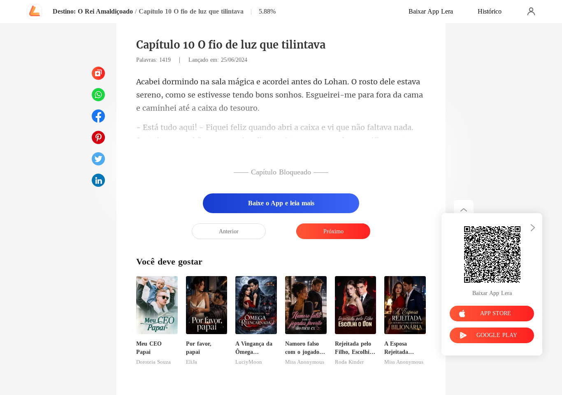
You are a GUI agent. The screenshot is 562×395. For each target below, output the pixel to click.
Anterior (229, 231)
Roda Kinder (349, 362)
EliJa (191, 362)
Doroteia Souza (153, 362)
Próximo (333, 231)
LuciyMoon (248, 362)
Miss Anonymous (304, 362)
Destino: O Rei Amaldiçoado (93, 11)
